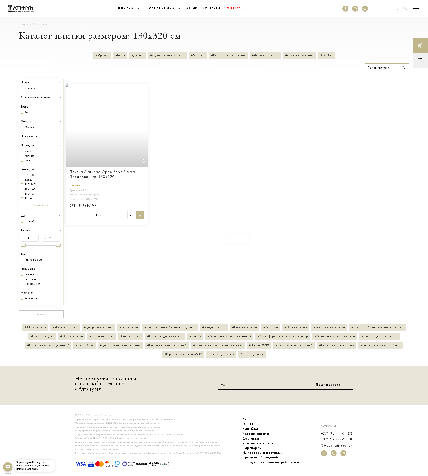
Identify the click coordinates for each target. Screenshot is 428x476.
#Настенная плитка (101, 336)
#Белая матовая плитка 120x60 (381, 345)
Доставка (250, 438)
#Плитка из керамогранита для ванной (217, 345)
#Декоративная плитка (98, 327)
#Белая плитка (129, 327)
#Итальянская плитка (265, 55)
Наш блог (250, 429)
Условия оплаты (255, 433)
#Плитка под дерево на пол (165, 336)
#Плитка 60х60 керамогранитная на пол (377, 327)
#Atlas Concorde (35, 327)
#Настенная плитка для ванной (166, 345)
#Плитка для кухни (42, 336)
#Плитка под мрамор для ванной (48, 345)
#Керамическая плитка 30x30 (183, 354)
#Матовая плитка (71, 336)
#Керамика (270, 327)
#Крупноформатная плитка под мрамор (283, 336)
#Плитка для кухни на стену (336, 345)
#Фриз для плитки (295, 327)
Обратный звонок (337, 445)
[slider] (23, 245)
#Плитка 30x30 (259, 345)
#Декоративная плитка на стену (120, 345)
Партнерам (252, 448)
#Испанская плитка (65, 327)
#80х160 (326, 55)
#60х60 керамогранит (299, 55)
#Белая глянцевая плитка (329, 327)
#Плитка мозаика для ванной (294, 345)
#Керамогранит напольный (228, 55)
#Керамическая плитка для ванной (229, 336)
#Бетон (120, 55)
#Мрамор (102, 55)
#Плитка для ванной (221, 354)
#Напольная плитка (244, 327)
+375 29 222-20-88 (337, 439)
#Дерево (137, 55)
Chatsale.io (8, 473)
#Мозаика (198, 55)
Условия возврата (257, 443)
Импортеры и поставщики (264, 453)
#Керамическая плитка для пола (335, 336)
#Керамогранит (131, 336)
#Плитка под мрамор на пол (380, 336)
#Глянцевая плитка (214, 327)
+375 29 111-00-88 (336, 434)
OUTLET (249, 424)
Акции (247, 419)
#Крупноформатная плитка (167, 55)
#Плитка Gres (84, 345)
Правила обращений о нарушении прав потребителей (270, 459)
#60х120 (195, 336)
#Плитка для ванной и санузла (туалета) (170, 327)
